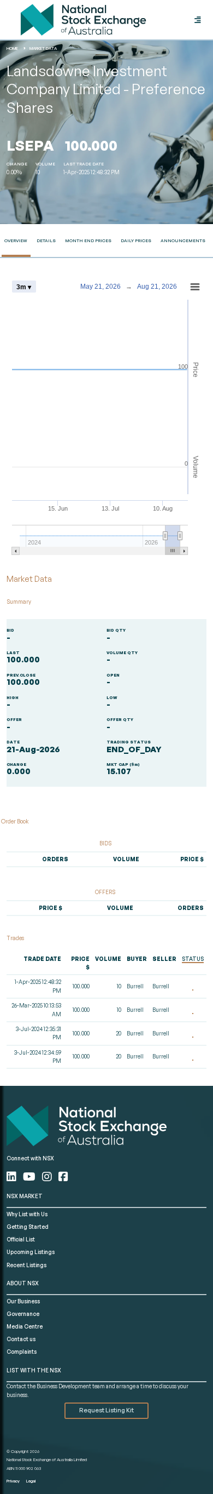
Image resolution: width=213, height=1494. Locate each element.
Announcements (183, 240)
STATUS (193, 958)
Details (46, 240)
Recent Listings (26, 1265)
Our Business (23, 1301)
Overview (15, 240)
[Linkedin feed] (13, 1176)
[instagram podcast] (48, 1176)
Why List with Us (27, 1214)
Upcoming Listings (31, 1252)
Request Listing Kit (106, 1410)
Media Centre (25, 1326)
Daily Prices (136, 240)
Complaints (22, 1351)
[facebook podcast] (63, 1176)
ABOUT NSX (23, 1283)
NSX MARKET (25, 1196)
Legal (31, 1481)
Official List (21, 1239)
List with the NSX (34, 1370)
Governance (23, 1313)
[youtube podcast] (30, 1176)
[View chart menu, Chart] (195, 287)
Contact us (21, 1339)
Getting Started (28, 1226)
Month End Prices (88, 240)
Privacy (13, 1481)
